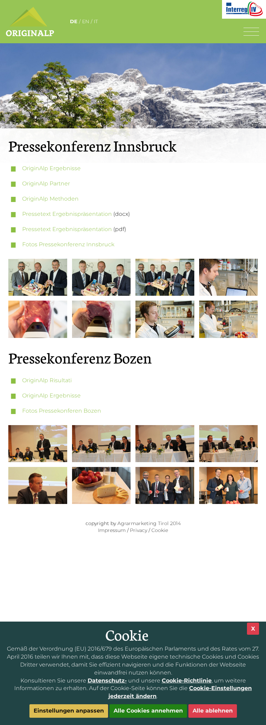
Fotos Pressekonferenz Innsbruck (68, 244)
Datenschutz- (107, 680)
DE (73, 21)
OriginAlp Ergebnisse (51, 168)
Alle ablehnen (213, 710)
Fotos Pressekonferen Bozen (61, 410)
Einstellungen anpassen (69, 710)
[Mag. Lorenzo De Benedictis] (228, 277)
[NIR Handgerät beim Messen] (37, 319)
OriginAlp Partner (46, 183)
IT (96, 21)
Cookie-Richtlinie (187, 680)
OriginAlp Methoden (50, 198)
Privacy (138, 530)
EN (85, 21)
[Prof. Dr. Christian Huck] (37, 485)
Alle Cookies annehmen (148, 710)
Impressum (112, 530)
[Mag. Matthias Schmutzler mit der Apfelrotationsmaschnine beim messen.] (228, 319)
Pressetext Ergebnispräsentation (67, 214)
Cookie (159, 530)
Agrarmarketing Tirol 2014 (149, 523)
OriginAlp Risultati (47, 380)
